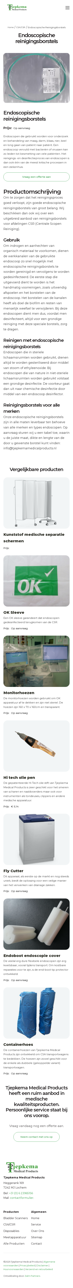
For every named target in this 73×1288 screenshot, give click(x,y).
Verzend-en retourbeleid (39, 1269)
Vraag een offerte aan (36, 176)
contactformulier (21, 1197)
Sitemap (36, 1237)
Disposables (11, 1231)
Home (11, 27)
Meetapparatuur (14, 1237)
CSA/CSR (20, 27)
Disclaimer (42, 1265)
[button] (67, 7)
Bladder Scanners (15, 1218)
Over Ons (37, 1231)
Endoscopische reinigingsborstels (47, 27)
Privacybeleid (27, 1265)
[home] (13, 7)
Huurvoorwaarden (13, 1269)
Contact (36, 1243)
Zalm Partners (32, 1275)
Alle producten (13, 1243)
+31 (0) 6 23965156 (21, 1193)
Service (36, 1224)
